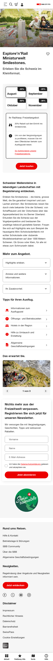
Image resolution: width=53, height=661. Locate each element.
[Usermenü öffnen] (22, 4)
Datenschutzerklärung (31, 464)
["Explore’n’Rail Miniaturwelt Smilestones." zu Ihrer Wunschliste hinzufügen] (47, 54)
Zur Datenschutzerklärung (13, 634)
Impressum (7, 636)
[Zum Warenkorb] (16, 4)
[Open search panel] (11, 4)
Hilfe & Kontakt (10, 535)
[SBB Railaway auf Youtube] (21, 595)
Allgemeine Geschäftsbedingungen (21, 557)
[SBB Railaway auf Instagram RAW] (29, 595)
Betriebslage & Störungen (16, 541)
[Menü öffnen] (5, 4)
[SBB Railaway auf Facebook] (5, 595)
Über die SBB (10, 552)
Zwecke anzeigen (26, 645)
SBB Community (11, 546)
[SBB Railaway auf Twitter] (13, 595)
